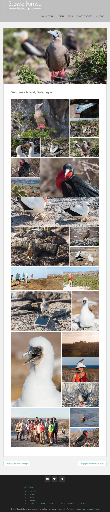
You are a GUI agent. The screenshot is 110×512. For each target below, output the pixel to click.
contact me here (93, 509)
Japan (32, 497)
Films (61, 16)
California (32, 491)
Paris (32, 494)
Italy (32, 503)
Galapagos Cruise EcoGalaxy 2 (91, 464)
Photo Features (84, 16)
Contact (100, 16)
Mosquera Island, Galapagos (18, 464)
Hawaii (32, 500)
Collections (47, 16)
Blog (70, 16)
